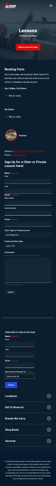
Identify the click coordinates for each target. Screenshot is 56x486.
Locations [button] (11, 396)
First (6, 176)
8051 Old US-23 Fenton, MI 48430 (28, 151)
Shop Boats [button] (12, 429)
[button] (50, 5)
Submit (11, 292)
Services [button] (10, 441)
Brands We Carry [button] (15, 418)
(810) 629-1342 (18, 155)
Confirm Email (10, 208)
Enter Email (9, 198)
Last (6, 186)
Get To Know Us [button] (14, 407)
